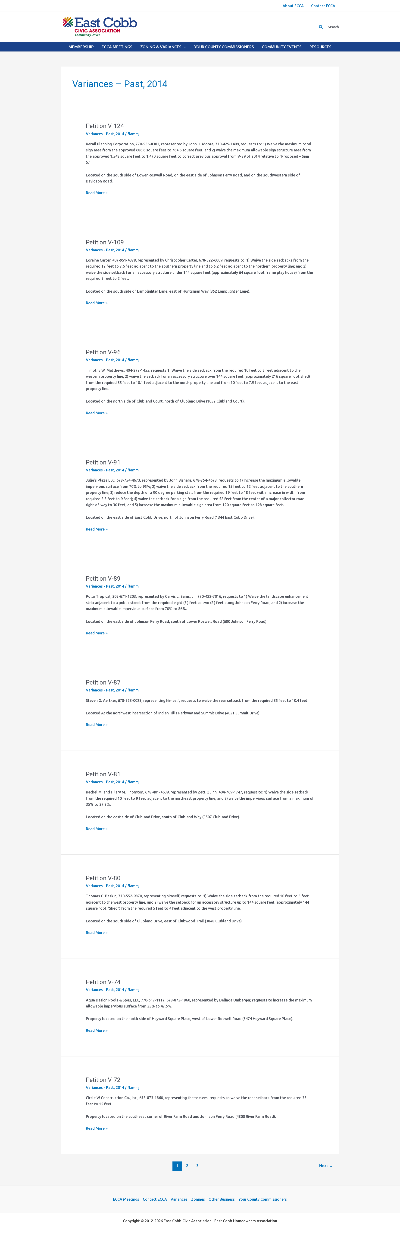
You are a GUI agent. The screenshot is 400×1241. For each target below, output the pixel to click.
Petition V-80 (103, 878)
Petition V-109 (105, 242)
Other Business (222, 1199)
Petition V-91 (103, 462)
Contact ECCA (155, 1199)
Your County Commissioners (262, 1199)
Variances (179, 1199)
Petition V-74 (103, 982)
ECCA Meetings (126, 1199)
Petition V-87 (103, 682)
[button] (321, 27)
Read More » (97, 193)
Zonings (198, 1199)
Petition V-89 (103, 578)
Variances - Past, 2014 (105, 134)
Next (326, 1165)
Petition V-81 (103, 774)
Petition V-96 (103, 352)
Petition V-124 (105, 125)
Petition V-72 (103, 1079)
